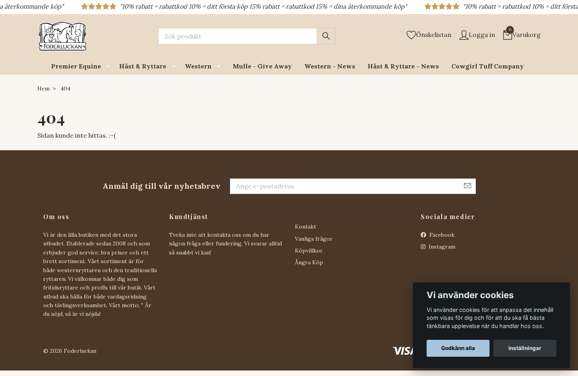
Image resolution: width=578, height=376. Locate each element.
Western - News (329, 66)
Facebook (441, 234)
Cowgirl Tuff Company (487, 66)
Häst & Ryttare (142, 66)
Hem (43, 88)
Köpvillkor (309, 250)
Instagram (441, 246)
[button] (110, 66)
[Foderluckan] (62, 36)
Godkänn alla (458, 348)
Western (198, 66)
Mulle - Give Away (262, 66)
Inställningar (524, 348)
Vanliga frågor (314, 238)
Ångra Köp (309, 262)
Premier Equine (76, 66)
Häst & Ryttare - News (403, 66)
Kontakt (305, 226)
